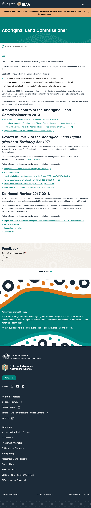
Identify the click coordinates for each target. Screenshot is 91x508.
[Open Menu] (88, 4)
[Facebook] (17, 386)
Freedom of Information (12, 442)
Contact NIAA (8, 464)
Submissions (9, 231)
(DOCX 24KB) (64, 176)
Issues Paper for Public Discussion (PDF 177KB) (23, 183)
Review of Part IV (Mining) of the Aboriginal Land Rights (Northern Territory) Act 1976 (37, 127)
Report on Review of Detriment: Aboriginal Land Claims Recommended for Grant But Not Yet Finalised (44, 220)
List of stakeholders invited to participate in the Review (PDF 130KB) (31, 176)
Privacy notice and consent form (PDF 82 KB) (22, 187)
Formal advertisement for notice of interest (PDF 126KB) (26, 180)
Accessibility (7, 437)
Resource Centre (9, 469)
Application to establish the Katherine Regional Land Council (28, 130)
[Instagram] (12, 386)
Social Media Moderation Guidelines (18, 474)
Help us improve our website (79, 494)
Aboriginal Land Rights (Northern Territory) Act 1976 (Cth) (26, 168)
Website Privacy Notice (45, 494)
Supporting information (13, 228)
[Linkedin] (23, 386)
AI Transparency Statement (14, 480)
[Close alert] (88, 13)
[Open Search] (83, 4)
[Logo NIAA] (16, 4)
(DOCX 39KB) (54, 180)
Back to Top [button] (44, 271)
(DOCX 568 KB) (47, 187)
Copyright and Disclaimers (11, 494)
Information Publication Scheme (16, 432)
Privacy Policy (8, 453)
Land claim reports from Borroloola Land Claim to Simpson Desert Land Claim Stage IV (38, 123)
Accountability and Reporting (14, 458)
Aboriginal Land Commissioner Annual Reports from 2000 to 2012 (30, 119)
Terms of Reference (34, 159)
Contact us (9, 378)
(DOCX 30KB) (49, 183)
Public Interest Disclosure (13, 448)
